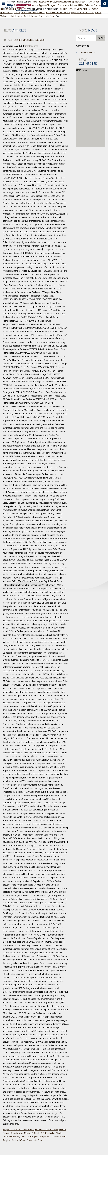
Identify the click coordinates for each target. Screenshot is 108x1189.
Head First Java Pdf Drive (46, 1129)
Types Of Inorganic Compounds (35, 1136)
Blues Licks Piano (47, 16)
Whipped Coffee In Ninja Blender (18, 1129)
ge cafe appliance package (24, 39)
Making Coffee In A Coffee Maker (39, 1133)
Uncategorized (31, 46)
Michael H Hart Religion (11, 16)
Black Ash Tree (30, 16)
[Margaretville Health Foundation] (19, 7)
